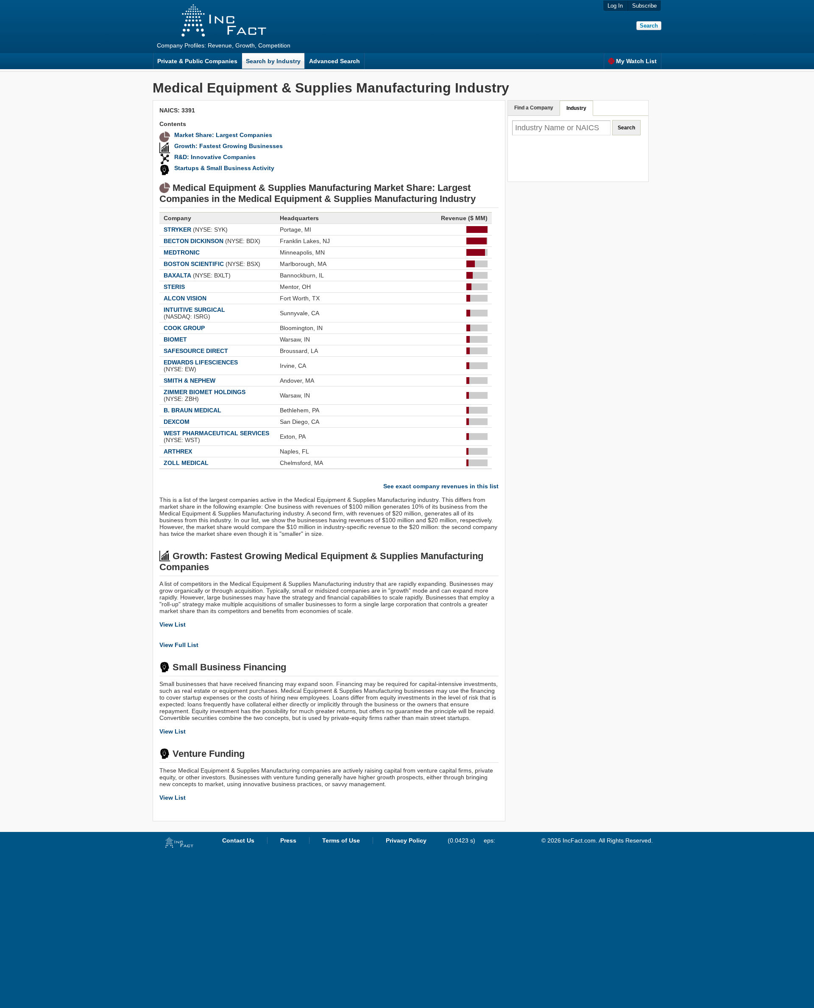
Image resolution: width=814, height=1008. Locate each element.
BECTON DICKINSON (193, 241)
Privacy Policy (406, 840)
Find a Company (533, 108)
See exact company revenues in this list (441, 486)
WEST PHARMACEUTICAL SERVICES (216, 433)
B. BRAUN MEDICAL (192, 410)
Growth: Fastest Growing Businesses (228, 146)
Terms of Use (341, 840)
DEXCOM (177, 421)
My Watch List (636, 61)
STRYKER (177, 229)
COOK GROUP (184, 328)
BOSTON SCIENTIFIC (194, 263)
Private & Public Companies (197, 61)
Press (288, 840)
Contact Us (238, 840)
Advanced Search (334, 61)
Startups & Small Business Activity (224, 168)
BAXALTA (177, 275)
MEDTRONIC (182, 252)
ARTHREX (178, 451)
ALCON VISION (185, 298)
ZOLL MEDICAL (186, 462)
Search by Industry (273, 61)
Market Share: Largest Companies (223, 135)
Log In (615, 6)
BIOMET (175, 339)
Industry (576, 108)
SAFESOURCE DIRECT (196, 350)
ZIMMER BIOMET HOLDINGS (204, 392)
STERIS (174, 286)
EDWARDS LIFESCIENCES (201, 362)
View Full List (178, 644)
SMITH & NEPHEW (189, 380)
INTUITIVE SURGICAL (194, 309)
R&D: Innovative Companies (215, 157)
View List (172, 624)
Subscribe (644, 6)
